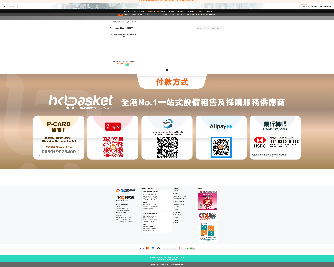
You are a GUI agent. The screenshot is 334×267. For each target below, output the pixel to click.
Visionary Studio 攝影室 (129, 22)
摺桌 (193, 15)
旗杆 (198, 15)
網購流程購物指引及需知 (179, 196)
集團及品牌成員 (177, 215)
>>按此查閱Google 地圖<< (149, 200)
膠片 (173, 15)
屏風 (166, 15)
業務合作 (175, 220)
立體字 (142, 15)
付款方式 (175, 193)
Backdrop (157, 15)
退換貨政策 (176, 207)
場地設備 (152, 12)
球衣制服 (199, 12)
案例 (135, 12)
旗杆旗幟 (190, 12)
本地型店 (119, 22)
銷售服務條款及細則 (178, 199)
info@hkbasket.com (124, 208)
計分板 (180, 15)
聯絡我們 (175, 222)
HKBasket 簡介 (177, 212)
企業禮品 (209, 12)
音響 (134, 15)
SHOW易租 (126, 12)
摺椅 (187, 15)
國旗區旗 (205, 15)
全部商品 (114, 22)
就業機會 (175, 217)
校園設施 (162, 12)
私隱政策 (175, 209)
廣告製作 (143, 12)
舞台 (127, 15)
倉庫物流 (171, 12)
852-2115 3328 (122, 206)
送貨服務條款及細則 (178, 201)
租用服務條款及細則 (178, 204)
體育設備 (181, 12)
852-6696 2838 (125, 210)
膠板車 (213, 15)
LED (149, 15)
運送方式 (175, 191)
